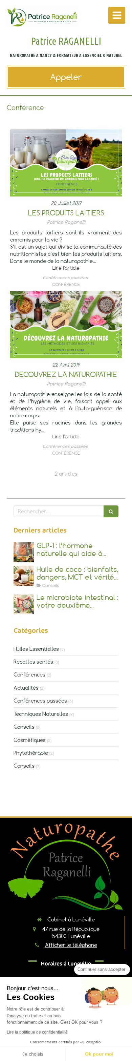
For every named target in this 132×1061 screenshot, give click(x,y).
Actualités (26, 687)
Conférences (29, 674)
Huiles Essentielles (36, 648)
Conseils (24, 726)
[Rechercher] (111, 511)
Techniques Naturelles (41, 713)
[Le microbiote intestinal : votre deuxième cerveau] (24, 604)
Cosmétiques (30, 739)
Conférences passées (40, 700)
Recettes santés (33, 661)
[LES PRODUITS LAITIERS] (66, 162)
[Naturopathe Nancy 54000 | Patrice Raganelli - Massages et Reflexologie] (42, 17)
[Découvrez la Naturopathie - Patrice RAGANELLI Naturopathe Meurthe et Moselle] (66, 324)
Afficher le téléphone (71, 944)
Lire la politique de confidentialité (37, 1032)
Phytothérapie (31, 752)
